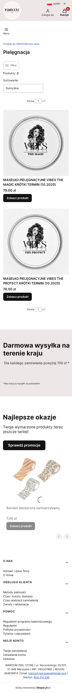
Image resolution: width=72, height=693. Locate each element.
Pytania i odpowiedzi (16, 633)
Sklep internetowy (31, 687)
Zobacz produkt (17, 198)
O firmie (8, 575)
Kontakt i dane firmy (16, 571)
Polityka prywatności (16, 629)
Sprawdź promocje (24, 445)
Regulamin (10, 625)
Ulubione (9, 658)
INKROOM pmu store (21, 43)
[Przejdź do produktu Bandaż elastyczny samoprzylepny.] (37, 477)
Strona (30, 101)
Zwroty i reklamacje (16, 604)
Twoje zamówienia (15, 650)
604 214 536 (41, 677)
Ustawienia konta (14, 654)
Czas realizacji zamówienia (20, 600)
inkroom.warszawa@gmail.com (47, 673)
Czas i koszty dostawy (18, 596)
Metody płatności (14, 592)
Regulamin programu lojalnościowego (27, 621)
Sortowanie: (11, 80)
